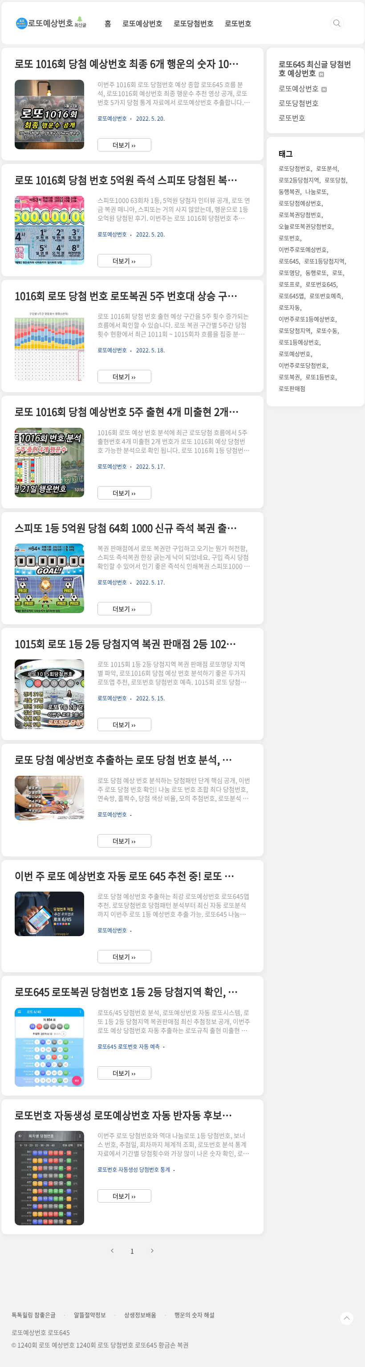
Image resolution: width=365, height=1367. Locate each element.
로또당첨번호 (194, 23)
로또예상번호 (142, 23)
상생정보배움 (140, 1314)
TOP (347, 1318)
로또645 (289, 261)
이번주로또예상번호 (303, 249)
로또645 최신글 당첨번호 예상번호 (315, 68)
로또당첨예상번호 (300, 203)
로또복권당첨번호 (300, 214)
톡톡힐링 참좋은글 (34, 1314)
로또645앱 (291, 295)
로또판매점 (292, 388)
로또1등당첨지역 (324, 261)
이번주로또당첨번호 (303, 365)
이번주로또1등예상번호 (307, 319)
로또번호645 (320, 284)
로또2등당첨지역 (299, 180)
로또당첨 (335, 180)
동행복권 (289, 191)
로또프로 (289, 284)
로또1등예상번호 (299, 342)
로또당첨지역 (295, 330)
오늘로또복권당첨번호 (305, 226)
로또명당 (289, 272)
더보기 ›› (124, 144)
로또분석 (326, 168)
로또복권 (289, 376)
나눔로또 (316, 191)
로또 (337, 272)
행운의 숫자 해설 (194, 1314)
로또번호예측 (325, 295)
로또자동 (289, 307)
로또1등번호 (320, 376)
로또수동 (326, 330)
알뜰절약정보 (90, 1314)
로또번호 (238, 23)
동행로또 (316, 272)
